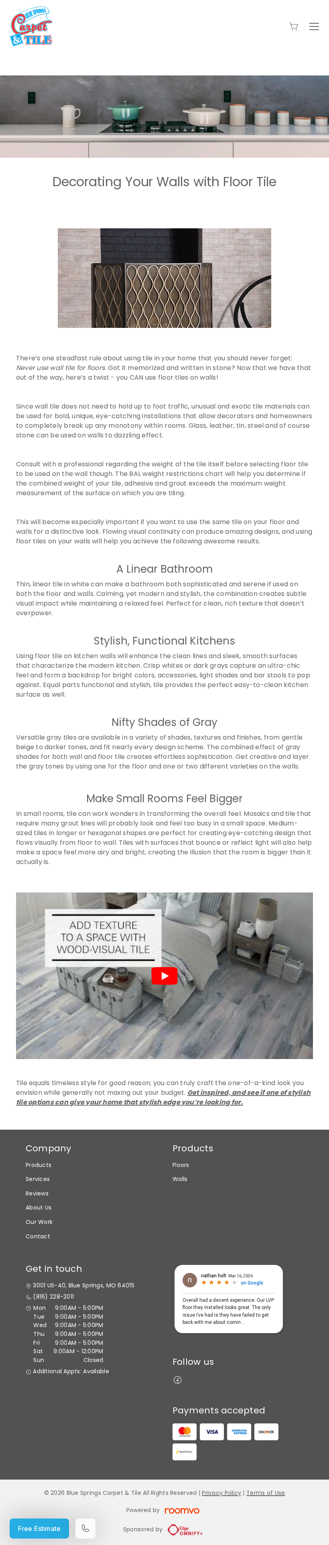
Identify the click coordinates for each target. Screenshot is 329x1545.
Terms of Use (265, 1493)
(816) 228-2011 (53, 1297)
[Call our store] (85, 1529)
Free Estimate (39, 1529)
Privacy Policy (221, 1493)
